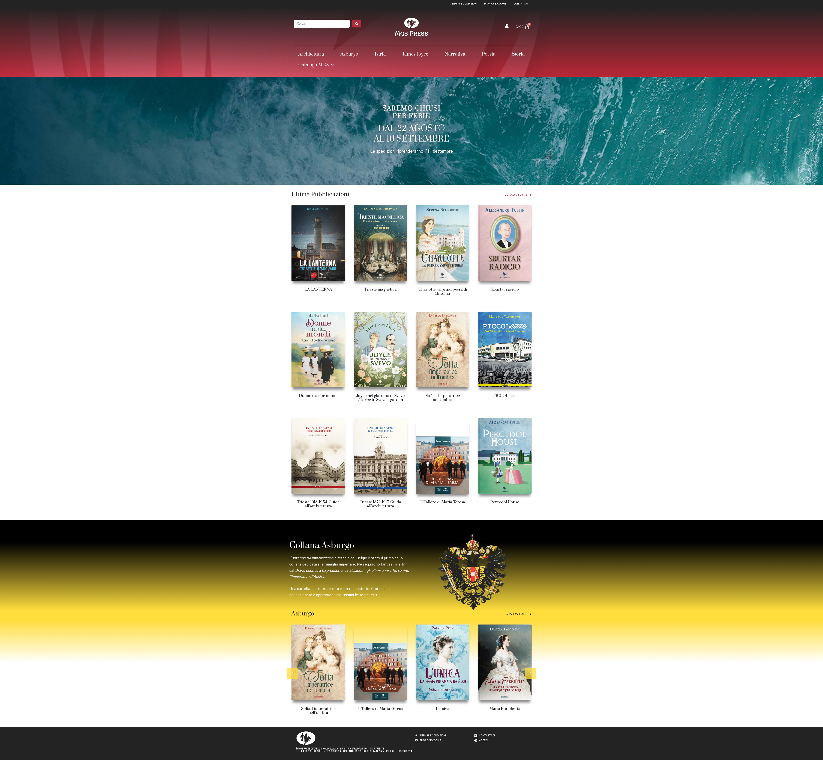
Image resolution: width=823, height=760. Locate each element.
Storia (518, 54)
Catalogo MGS (313, 65)
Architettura (311, 54)
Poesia (489, 54)
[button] (292, 673)
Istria (380, 54)
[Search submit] (356, 23)
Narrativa (455, 54)
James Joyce (415, 54)
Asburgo (349, 54)
